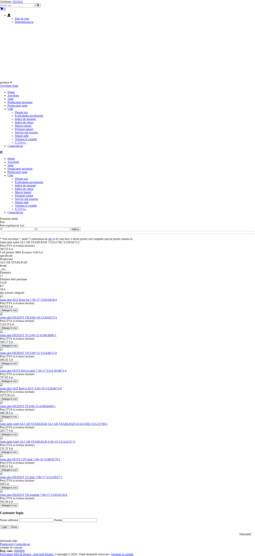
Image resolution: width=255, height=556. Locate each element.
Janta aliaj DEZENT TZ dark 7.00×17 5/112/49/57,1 (31, 477)
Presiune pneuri (24, 129)
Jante (10, 98)
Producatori (7, 544)
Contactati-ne (15, 145)
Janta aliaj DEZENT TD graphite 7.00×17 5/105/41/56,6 (33, 494)
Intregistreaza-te (24, 22)
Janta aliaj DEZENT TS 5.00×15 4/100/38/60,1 (28, 335)
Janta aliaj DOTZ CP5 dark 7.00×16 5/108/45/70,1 (30, 459)
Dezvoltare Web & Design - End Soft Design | (27, 554)
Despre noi (21, 112)
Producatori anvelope (19, 102)
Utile (10, 109)
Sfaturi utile (22, 135)
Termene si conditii (122, 554)
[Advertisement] (127, 53)
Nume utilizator (9, 520)
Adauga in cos (9, 310)
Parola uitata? (245, 534)
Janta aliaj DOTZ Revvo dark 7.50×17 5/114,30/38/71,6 (33, 370)
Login (4, 527)
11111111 (17, 1)
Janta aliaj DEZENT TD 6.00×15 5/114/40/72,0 (28, 353)
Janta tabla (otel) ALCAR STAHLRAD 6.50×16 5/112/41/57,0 (37, 441)
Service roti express (26, 132)
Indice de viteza (24, 122)
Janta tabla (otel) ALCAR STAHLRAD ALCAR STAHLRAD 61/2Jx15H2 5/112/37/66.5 (54, 423)
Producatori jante (17, 105)
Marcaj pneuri (23, 125)
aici (50, 238)
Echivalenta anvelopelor (29, 115)
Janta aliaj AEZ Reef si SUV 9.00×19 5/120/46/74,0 (31, 388)
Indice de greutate (25, 119)
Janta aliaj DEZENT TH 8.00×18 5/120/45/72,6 (28, 317)
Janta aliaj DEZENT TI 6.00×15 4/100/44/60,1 (28, 406)
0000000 (19, 550)
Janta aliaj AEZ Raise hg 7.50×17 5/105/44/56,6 (28, 299)
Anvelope (13, 95)
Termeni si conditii (26, 139)
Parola (58, 520)
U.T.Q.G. (20, 142)
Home (11, 92)
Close (14, 527)
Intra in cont (22, 18)
